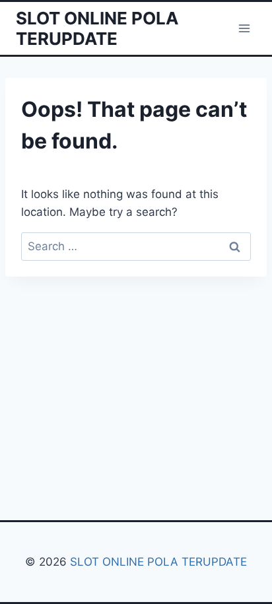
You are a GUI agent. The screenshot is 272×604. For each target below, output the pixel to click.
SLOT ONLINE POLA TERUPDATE (157, 561)
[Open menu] (244, 28)
